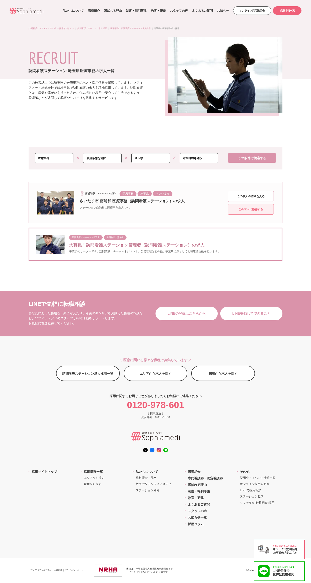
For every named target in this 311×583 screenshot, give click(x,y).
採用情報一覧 (287, 10)
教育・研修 (158, 10)
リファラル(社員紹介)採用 (257, 502)
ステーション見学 (252, 496)
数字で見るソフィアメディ (153, 484)
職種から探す (93, 484)
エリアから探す (94, 477)
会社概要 (58, 570)
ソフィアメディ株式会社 (40, 570)
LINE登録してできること (251, 313)
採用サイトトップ (44, 471)
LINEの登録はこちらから (187, 313)
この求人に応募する (250, 209)
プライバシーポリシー (75, 570)
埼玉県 (144, 193)
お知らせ (223, 10)
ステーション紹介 (148, 490)
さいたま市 (162, 193)
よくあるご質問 (202, 10)
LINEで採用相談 (250, 490)
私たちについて (73, 10)
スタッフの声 (179, 10)
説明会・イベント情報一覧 (257, 477)
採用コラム (196, 524)
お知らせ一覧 (197, 517)
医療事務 (127, 193)
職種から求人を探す (223, 373)
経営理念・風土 (146, 477)
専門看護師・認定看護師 (205, 478)
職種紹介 (94, 10)
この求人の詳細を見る (251, 196)
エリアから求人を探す (155, 373)
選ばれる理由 (113, 10)
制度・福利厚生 (136, 10)
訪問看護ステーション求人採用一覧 (87, 373)
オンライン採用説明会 (252, 10)
